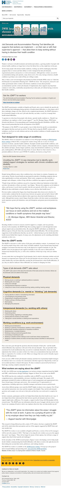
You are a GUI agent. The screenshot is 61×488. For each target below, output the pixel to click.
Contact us (37, 487)
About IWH (5, 15)
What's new (5, 23)
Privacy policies (6, 487)
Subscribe (27, 15)
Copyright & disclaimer (23, 487)
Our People (18, 7)
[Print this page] (14, 59)
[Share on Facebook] (6, 59)
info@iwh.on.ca (6, 483)
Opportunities (20, 15)
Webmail (43, 487)
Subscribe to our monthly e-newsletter (44, 460)
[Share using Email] (11, 59)
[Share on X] (8, 59)
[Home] (13, 2)
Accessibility (14, 487)
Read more (6, 168)
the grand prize (23, 371)
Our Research (7, 7)
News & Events (7, 11)
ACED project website (33, 447)
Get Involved (13, 15)
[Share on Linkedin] (3, 59)
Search (57, 18)
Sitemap (32, 487)
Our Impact (28, 7)
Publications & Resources (43, 7)
